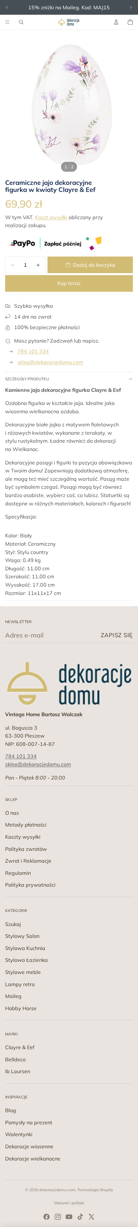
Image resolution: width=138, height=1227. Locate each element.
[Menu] (7, 22)
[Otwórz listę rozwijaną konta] (116, 22)
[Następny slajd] (131, 7)
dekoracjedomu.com (57, 1189)
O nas (12, 813)
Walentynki (18, 1134)
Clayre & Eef (19, 1047)
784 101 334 (33, 351)
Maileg (13, 996)
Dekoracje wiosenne (29, 1146)
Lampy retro (20, 984)
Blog (10, 1110)
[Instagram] (58, 1217)
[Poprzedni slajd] (7, 7)
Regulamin (18, 873)
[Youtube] (69, 1217)
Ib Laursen (17, 1071)
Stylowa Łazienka (26, 960)
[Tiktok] (80, 1217)
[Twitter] (91, 1217)
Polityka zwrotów (26, 849)
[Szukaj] (21, 22)
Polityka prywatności (30, 885)
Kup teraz (69, 283)
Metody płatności (26, 824)
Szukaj (13, 924)
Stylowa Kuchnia (25, 948)
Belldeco (15, 1059)
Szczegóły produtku (27, 378)
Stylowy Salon (22, 936)
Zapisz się (117, 635)
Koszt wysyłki (52, 217)
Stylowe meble (23, 972)
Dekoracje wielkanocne (32, 1158)
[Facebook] (46, 1217)
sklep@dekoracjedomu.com (50, 362)
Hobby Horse (21, 1008)
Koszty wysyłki (22, 837)
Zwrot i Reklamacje (28, 861)
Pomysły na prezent (28, 1122)
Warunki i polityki (69, 1202)
